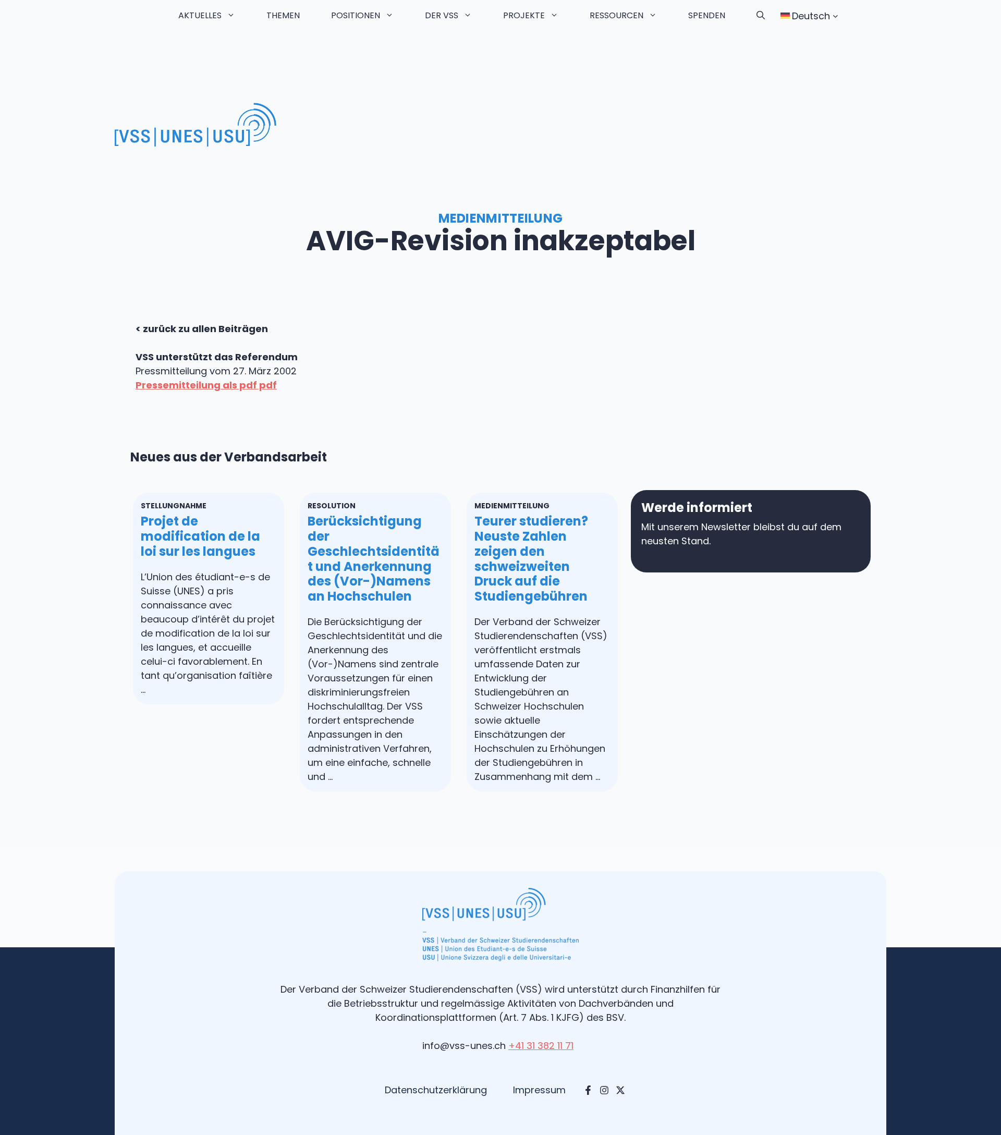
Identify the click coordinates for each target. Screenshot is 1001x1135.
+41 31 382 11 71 (540, 1045)
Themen (283, 15)
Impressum (539, 1089)
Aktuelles (200, 15)
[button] (760, 15)
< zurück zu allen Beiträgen (202, 328)
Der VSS (441, 15)
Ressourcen (616, 15)
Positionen (355, 15)
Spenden (706, 15)
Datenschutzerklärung (436, 1089)
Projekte (524, 15)
